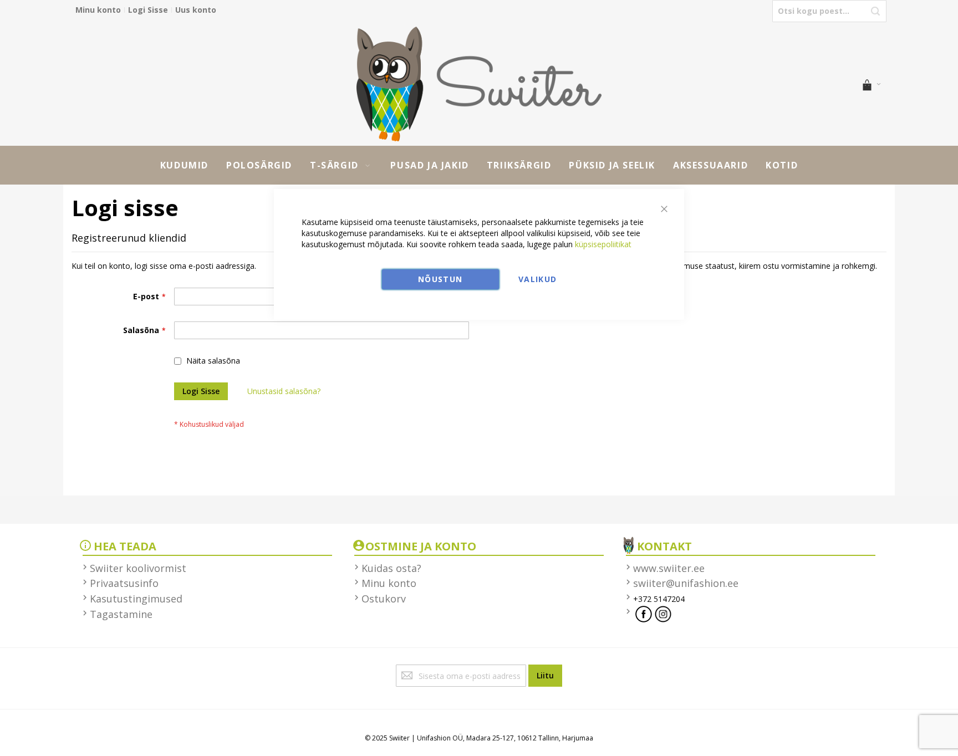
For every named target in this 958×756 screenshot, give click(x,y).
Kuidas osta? (391, 568)
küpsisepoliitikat (603, 244)
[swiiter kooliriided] (479, 84)
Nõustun (440, 279)
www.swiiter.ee (669, 568)
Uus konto (195, 9)
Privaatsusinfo (124, 583)
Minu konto (98, 9)
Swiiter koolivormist (138, 568)
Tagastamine (121, 614)
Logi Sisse (148, 9)
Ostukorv (383, 598)
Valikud (537, 279)
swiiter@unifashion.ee (685, 583)
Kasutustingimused (136, 598)
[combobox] (829, 11)
